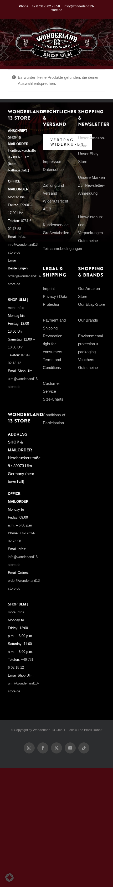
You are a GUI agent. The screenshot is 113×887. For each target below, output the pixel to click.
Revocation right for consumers (52, 344)
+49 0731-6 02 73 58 (45, 6)
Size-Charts (53, 399)
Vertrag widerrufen (67, 142)
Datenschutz (54, 169)
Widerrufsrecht (55, 201)
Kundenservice (56, 225)
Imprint (49, 288)
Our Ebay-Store (91, 304)
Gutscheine (88, 240)
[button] (9, 877)
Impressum (53, 161)
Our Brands (88, 320)
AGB (47, 209)
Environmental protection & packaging (90, 344)
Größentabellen (56, 232)
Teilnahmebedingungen (62, 248)
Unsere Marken (91, 177)
